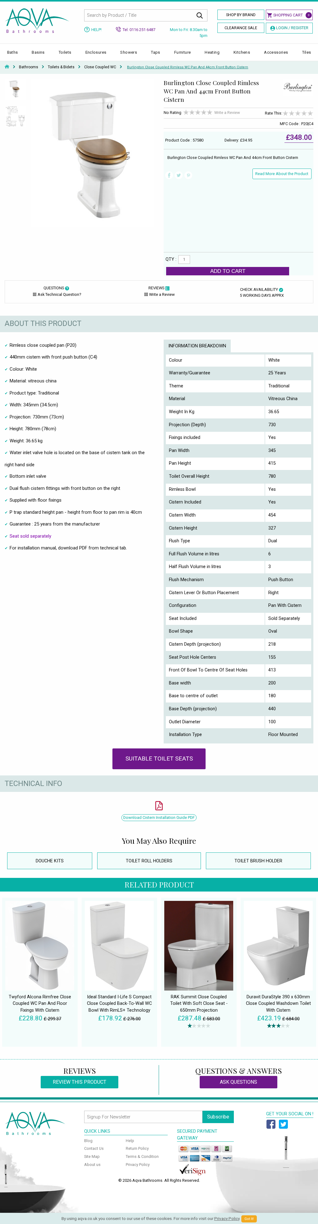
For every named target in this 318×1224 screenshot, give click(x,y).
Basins (38, 52)
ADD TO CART (227, 271)
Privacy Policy (138, 1164)
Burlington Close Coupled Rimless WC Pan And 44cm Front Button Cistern (187, 67)
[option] (15, 92)
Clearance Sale (241, 27)
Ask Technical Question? (59, 294)
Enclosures (96, 52)
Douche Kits (50, 861)
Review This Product (79, 1082)
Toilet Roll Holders (149, 861)
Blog (88, 1140)
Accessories (276, 52)
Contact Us (94, 1148)
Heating (212, 52)
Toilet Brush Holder (258, 861)
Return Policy (137, 1148)
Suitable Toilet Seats (159, 758)
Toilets (65, 52)
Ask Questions (238, 1082)
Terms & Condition (142, 1156)
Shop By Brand (241, 14)
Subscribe (218, 1117)
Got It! (249, 1219)
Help (130, 1140)
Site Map (92, 1156)
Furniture (182, 52)
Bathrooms (28, 67)
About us (92, 1164)
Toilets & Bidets (61, 67)
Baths (12, 52)
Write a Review (227, 112)
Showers (128, 52)
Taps (155, 52)
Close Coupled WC (100, 67)
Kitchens (242, 52)
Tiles (306, 52)
